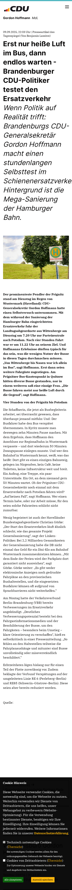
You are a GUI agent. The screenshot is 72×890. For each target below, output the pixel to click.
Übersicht (15, 847)
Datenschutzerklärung (51, 833)
